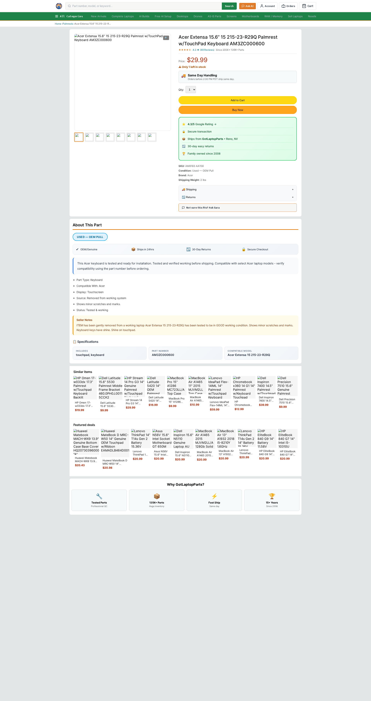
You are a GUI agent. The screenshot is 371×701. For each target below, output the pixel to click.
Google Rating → (202, 124)
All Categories (71, 16)
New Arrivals (98, 16)
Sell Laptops (295, 16)
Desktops (182, 16)
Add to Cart (238, 100)
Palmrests (68, 23)
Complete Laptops (123, 16)
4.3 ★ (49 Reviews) (203, 49)
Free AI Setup (163, 16)
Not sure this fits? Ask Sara (203, 207)
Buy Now (237, 109)
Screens (232, 16)
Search (229, 6)
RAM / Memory (274, 16)
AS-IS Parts (214, 16)
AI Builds (144, 16)
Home (58, 23)
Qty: (181, 89)
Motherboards (250, 16)
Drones (198, 16)
